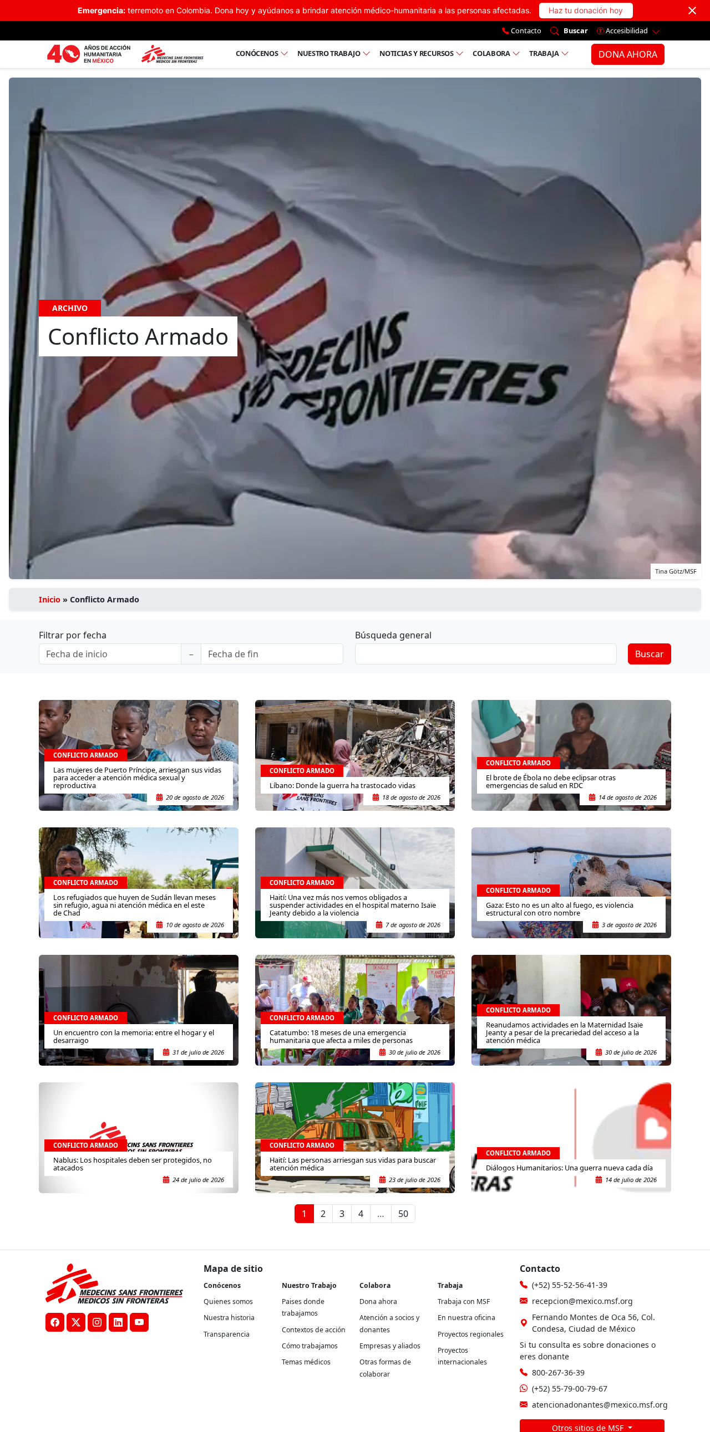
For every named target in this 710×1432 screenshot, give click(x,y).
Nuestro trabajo (329, 53)
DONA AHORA (628, 54)
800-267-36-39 (558, 1372)
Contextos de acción (314, 1329)
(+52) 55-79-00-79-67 (569, 1388)
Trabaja (544, 53)
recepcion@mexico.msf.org (582, 1301)
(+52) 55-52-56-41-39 (569, 1285)
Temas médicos (306, 1362)
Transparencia (227, 1334)
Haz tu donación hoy (586, 10)
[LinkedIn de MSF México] (118, 1322)
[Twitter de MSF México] (76, 1322)
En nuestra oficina (466, 1317)
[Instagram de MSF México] (97, 1322)
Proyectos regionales (471, 1334)
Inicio (49, 599)
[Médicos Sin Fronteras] (125, 54)
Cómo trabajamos (310, 1346)
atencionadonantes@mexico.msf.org (600, 1404)
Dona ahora (378, 1301)
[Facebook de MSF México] (54, 1322)
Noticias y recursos (416, 53)
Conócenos (257, 53)
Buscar (649, 654)
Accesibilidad (627, 30)
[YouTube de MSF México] (139, 1322)
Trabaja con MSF (464, 1301)
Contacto (525, 30)
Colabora (491, 53)
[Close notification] (692, 10)
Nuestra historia (229, 1317)
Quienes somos (228, 1301)
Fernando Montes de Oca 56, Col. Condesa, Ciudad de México (593, 1323)
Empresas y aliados (389, 1346)
